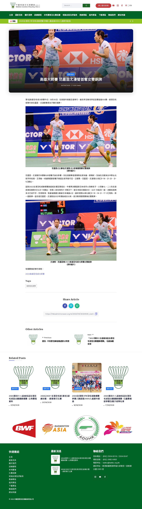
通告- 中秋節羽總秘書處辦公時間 (55, 341)
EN (130, 5)
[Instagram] (118, 5)
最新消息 (12, 460)
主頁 (11, 457)
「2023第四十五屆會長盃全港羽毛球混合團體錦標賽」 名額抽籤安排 (101, 341)
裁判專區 (12, 483)
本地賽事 (12, 470)
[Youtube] (113, 5)
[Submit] (86, 5)
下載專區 (12, 486)
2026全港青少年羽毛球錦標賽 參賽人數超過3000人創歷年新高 (45, 21)
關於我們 (12, 463)
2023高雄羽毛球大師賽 (35, 274)
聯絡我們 (12, 489)
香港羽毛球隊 (31, 286)
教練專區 (12, 479)
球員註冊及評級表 (16, 476)
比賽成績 (12, 473)
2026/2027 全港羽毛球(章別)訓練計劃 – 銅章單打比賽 (55, 397)
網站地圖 (12, 492)
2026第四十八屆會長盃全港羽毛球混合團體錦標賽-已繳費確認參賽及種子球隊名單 (118, 399)
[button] (130, 21)
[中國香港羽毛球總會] (25, 5)
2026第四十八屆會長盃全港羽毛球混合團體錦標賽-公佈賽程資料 (23, 399)
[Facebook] (122, 5)
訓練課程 (12, 466)
